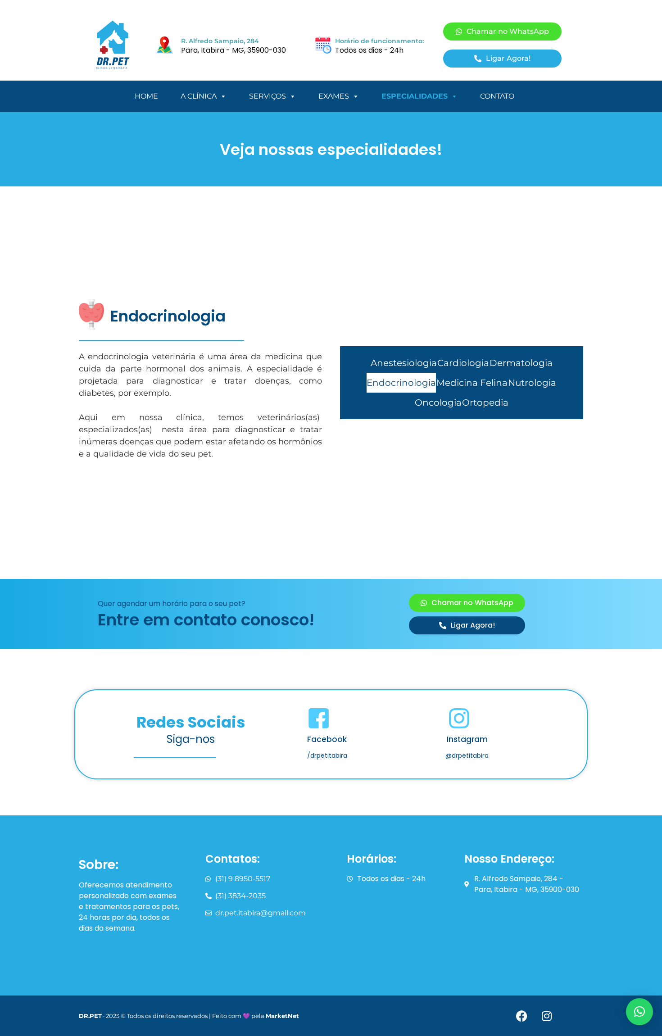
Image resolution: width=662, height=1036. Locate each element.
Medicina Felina (472, 382)
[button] (639, 1011)
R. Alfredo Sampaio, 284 (220, 41)
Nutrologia (532, 382)
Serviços (267, 96)
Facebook (327, 739)
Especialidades (414, 96)
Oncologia (438, 402)
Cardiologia (463, 362)
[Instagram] (546, 1015)
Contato (497, 96)
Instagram (467, 739)
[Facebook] (522, 1015)
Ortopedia (485, 402)
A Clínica (199, 96)
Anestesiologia (404, 362)
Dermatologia (521, 362)
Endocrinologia (401, 382)
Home (146, 96)
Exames (333, 96)
